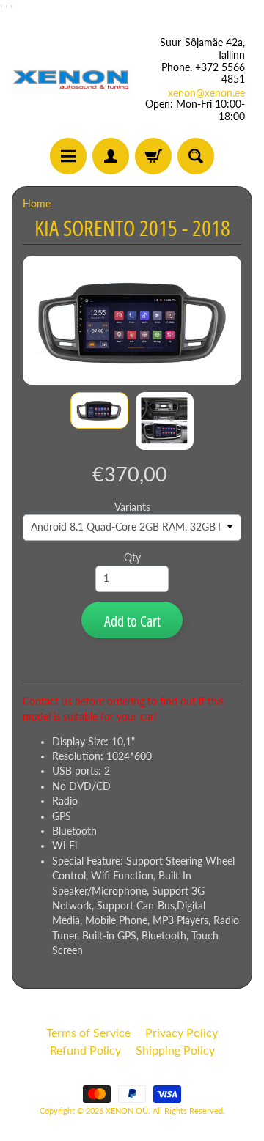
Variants (132, 507)
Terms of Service (88, 1032)
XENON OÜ (127, 1110)
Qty (132, 558)
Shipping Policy (175, 1050)
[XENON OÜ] (72, 79)
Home (37, 204)
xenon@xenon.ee (206, 93)
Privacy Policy (181, 1032)
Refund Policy (85, 1050)
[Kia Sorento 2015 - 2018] (99, 410)
